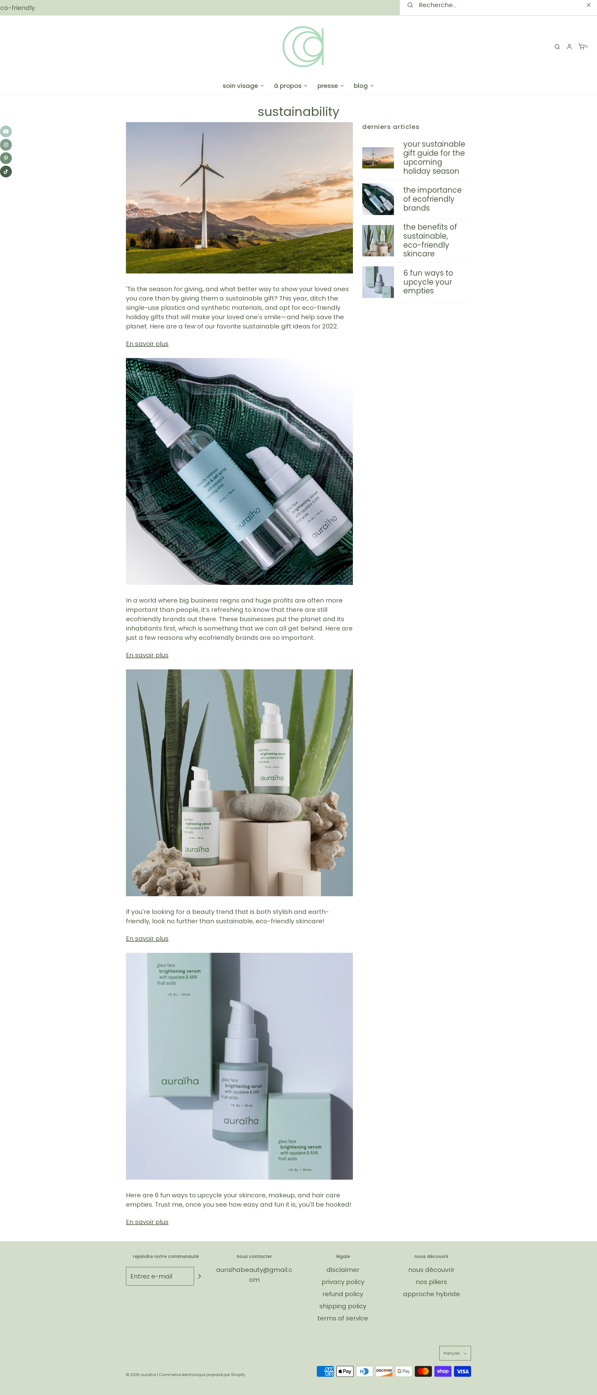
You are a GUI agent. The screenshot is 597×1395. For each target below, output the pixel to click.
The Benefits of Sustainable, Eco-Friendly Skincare (430, 240)
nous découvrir (431, 1269)
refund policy (342, 1294)
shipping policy (342, 1306)
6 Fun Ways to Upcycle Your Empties (428, 282)
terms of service (342, 1318)
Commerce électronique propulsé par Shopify (202, 1374)
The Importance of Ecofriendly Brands (432, 199)
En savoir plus (147, 343)
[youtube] (6, 131)
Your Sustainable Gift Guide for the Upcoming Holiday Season (434, 157)
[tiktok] (6, 171)
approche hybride (431, 1294)
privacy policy (343, 1282)
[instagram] (6, 145)
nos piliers (431, 1282)
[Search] (588, 5)
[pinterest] (6, 158)
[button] (455, 1353)
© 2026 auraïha (141, 1374)
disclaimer (342, 1269)
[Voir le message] (239, 197)
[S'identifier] (569, 47)
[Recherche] (557, 47)
